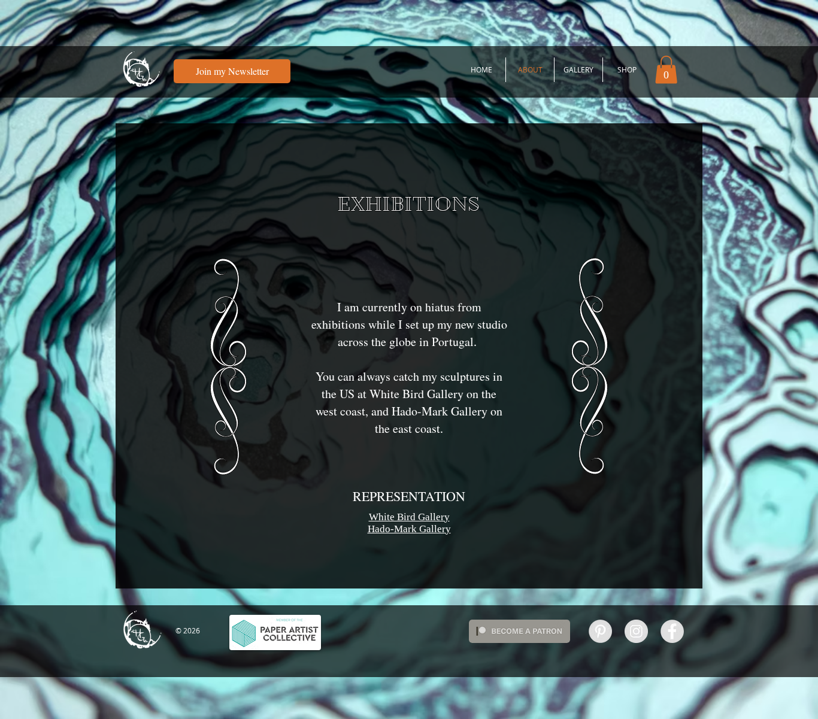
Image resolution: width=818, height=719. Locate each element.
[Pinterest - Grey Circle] (600, 631)
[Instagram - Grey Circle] (636, 631)
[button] (666, 70)
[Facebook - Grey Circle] (672, 631)
